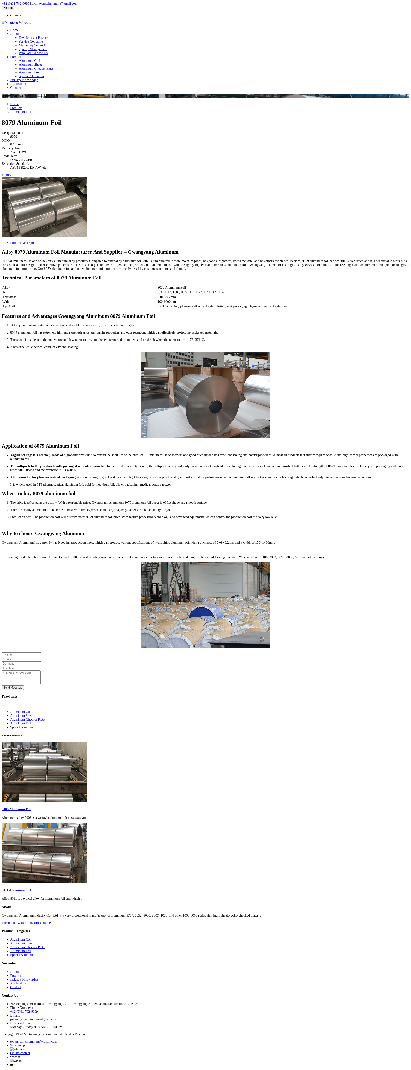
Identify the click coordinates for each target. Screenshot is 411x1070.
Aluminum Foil (29, 72)
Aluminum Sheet (30, 64)
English (8, 7)
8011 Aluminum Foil (16, 890)
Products (16, 57)
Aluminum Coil (29, 60)
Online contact (20, 1053)
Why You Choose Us (33, 53)
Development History (33, 37)
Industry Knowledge (24, 80)
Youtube (45, 923)
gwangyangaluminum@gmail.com (54, 3)
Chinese (15, 15)
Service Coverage (31, 41)
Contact (15, 87)
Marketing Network (32, 45)
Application (18, 84)
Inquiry (7, 175)
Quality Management (33, 49)
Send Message (12, 687)
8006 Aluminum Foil (16, 809)
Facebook (8, 923)
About (14, 34)
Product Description (23, 243)
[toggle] (29, 23)
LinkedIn (32, 923)
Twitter (20, 923)
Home (14, 30)
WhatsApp (17, 1045)
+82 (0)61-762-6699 (15, 3)
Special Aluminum (31, 76)
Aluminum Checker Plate (36, 68)
